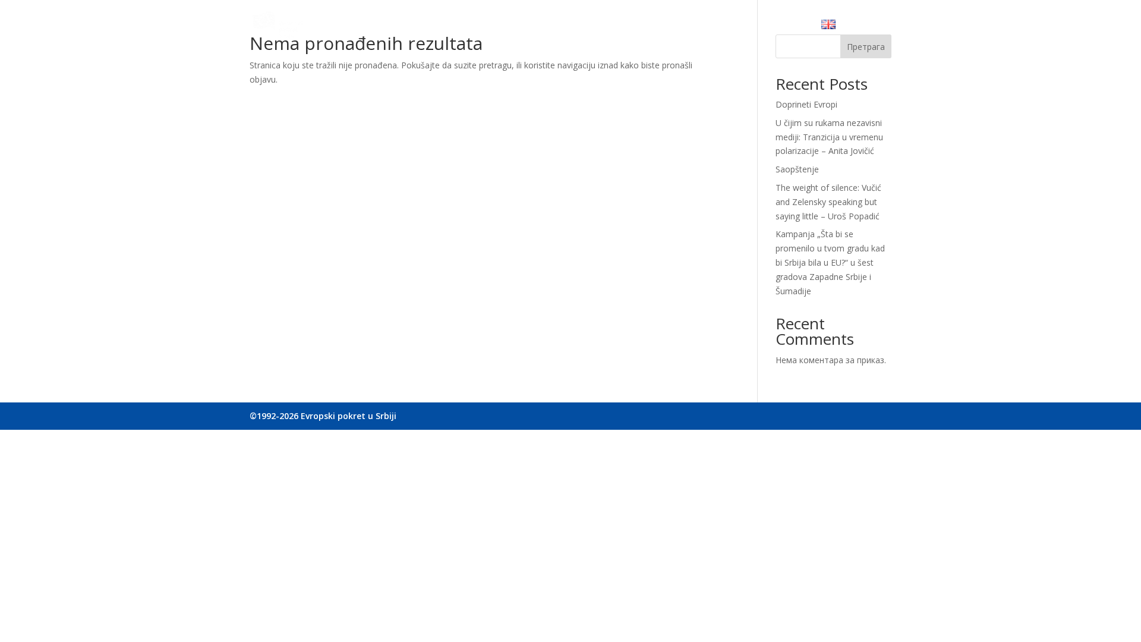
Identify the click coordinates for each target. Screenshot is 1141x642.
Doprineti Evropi (806, 104)
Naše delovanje (550, 27)
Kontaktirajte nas (769, 27)
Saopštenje (797, 169)
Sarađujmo (621, 27)
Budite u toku (687, 27)
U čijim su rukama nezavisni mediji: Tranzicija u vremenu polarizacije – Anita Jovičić (829, 137)
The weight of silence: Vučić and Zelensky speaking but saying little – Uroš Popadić (828, 202)
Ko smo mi (482, 27)
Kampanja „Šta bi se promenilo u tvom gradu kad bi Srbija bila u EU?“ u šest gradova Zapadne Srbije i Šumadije (830, 262)
